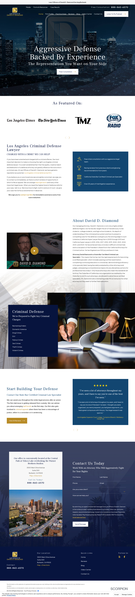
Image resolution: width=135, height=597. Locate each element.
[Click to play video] (35, 251)
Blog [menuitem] (78, 14)
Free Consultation (65, 72)
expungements (41, 182)
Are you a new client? (80, 489)
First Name (77, 477)
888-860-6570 (119, 7)
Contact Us (85, 574)
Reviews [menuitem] (71, 14)
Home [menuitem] (41, 14)
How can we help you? (81, 495)
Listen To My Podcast (114, 14)
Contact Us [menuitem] (98, 14)
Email (102, 483)
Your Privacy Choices (30, 591)
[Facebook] (124, 557)
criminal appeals (22, 409)
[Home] (15, 11)
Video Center (86, 570)
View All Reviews (15, 421)
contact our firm (26, 195)
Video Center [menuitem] (87, 14)
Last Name (104, 477)
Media (28, 7)
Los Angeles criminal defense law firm (38, 173)
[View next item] (69, 138)
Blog (82, 565)
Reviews (84, 561)
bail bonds (27, 406)
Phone (75, 483)
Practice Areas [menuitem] (61, 14)
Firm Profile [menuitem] (49, 14)
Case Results (55, 7)
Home (83, 557)
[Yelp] (119, 557)
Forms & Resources (40, 7)
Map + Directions (35, 476)
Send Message (80, 524)
